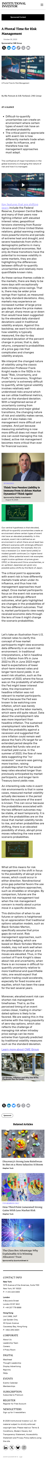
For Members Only (11, 1203)
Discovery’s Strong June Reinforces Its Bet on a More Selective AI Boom (23, 1163)
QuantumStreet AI (21, 1261)
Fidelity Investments (23, 497)
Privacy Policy (23, 1438)
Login (20, 1456)
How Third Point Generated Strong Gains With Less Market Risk (22, 1209)
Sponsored (7, 1115)
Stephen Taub (8, 1168)
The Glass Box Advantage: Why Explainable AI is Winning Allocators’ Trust (20, 1253)
